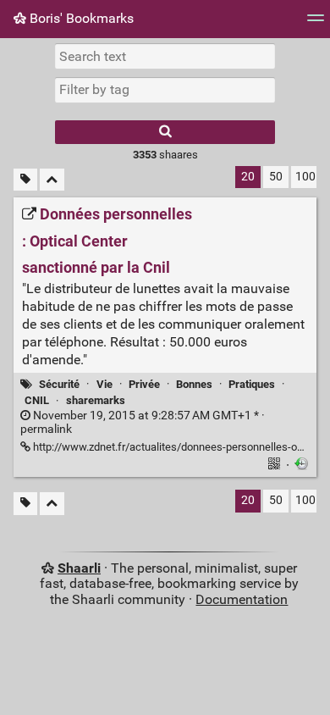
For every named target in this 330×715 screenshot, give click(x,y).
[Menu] (315, 23)
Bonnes (194, 384)
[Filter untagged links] (25, 180)
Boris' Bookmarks (80, 18)
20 (248, 176)
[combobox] (165, 90)
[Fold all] (52, 180)
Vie (104, 384)
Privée (144, 384)
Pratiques (251, 384)
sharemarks (95, 400)
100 (305, 176)
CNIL (37, 400)
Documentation (241, 599)
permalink (142, 422)
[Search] (165, 132)
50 (276, 176)
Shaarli (79, 568)
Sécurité (59, 384)
